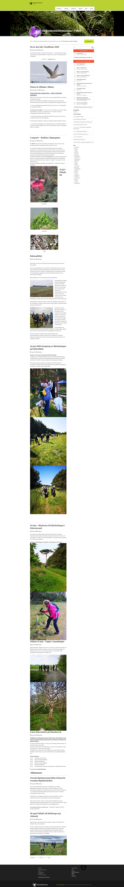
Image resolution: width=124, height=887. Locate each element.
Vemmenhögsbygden (75, 872)
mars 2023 (76, 182)
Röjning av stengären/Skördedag (83, 71)
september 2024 (77, 168)
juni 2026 (76, 149)
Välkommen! (59, 8)
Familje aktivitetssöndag (81, 79)
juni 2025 (76, 163)
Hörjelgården (74, 876)
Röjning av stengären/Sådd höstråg (83, 75)
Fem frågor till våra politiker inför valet (80, 124)
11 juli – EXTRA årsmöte (77, 136)
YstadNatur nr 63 (51, 59)
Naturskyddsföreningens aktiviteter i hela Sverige (82, 57)
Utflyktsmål (73, 8)
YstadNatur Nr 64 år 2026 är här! (79, 139)
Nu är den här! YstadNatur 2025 (44, 47)
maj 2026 (76, 151)
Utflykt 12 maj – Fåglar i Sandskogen (47, 641)
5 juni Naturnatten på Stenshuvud (45, 732)
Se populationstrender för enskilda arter (39, 807)
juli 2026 (75, 148)
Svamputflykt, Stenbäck (81, 88)
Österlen (73, 873)
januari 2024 (76, 176)
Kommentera (41, 50)
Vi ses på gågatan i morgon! (78, 116)
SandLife (51, 330)
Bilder (86, 8)
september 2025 (77, 159)
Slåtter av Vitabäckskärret (81, 67)
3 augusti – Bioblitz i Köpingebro (45, 137)
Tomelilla (73, 871)
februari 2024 (76, 175)
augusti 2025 (76, 160)
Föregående (32, 857)
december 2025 (77, 156)
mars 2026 (76, 153)
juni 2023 (76, 179)
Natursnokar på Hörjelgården (82, 102)
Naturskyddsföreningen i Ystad (61, 30)
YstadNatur (66, 8)
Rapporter (80, 8)
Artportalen (50, 156)
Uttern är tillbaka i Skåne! (42, 87)
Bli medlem (75, 111)
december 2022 (77, 183)
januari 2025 (76, 167)
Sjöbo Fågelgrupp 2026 (81, 63)
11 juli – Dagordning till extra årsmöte (80, 131)
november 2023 (77, 178)
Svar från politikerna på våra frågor (79, 119)
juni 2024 (76, 171)
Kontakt (91, 8)
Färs (72, 869)
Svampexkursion (80, 53)
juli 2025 (75, 161)
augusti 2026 (76, 147)
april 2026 (76, 152)
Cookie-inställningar (60, 884)
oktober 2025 (76, 157)
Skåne (73, 874)
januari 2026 (76, 155)
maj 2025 (76, 164)
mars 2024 (76, 174)
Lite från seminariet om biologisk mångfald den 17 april (83, 142)
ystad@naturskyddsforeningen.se (44, 877)
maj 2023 (76, 180)
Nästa (49, 857)
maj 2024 (76, 172)
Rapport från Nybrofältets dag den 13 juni (80, 134)
